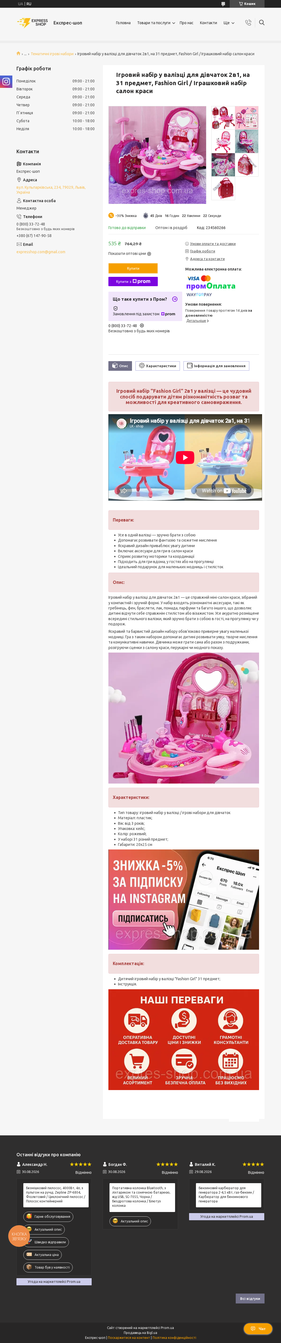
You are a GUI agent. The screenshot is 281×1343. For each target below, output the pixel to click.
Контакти (208, 23)
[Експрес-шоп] (32, 23)
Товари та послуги (153, 23)
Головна (123, 23)
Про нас (186, 23)
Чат (262, 1329)
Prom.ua (167, 1328)
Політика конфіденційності (174, 1337)
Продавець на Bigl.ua (140, 1332)
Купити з (123, 281)
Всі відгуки (250, 1298)
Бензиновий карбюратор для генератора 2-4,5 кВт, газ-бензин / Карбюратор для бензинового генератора (226, 1194)
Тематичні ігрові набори (52, 54)
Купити (133, 268)
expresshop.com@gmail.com (40, 252)
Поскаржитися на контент (129, 1337)
